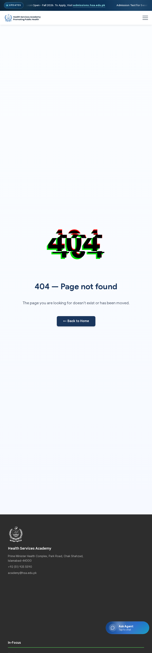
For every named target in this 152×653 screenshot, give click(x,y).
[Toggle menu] (145, 18)
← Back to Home (76, 321)
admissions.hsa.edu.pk (89, 5)
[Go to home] (22, 17)
